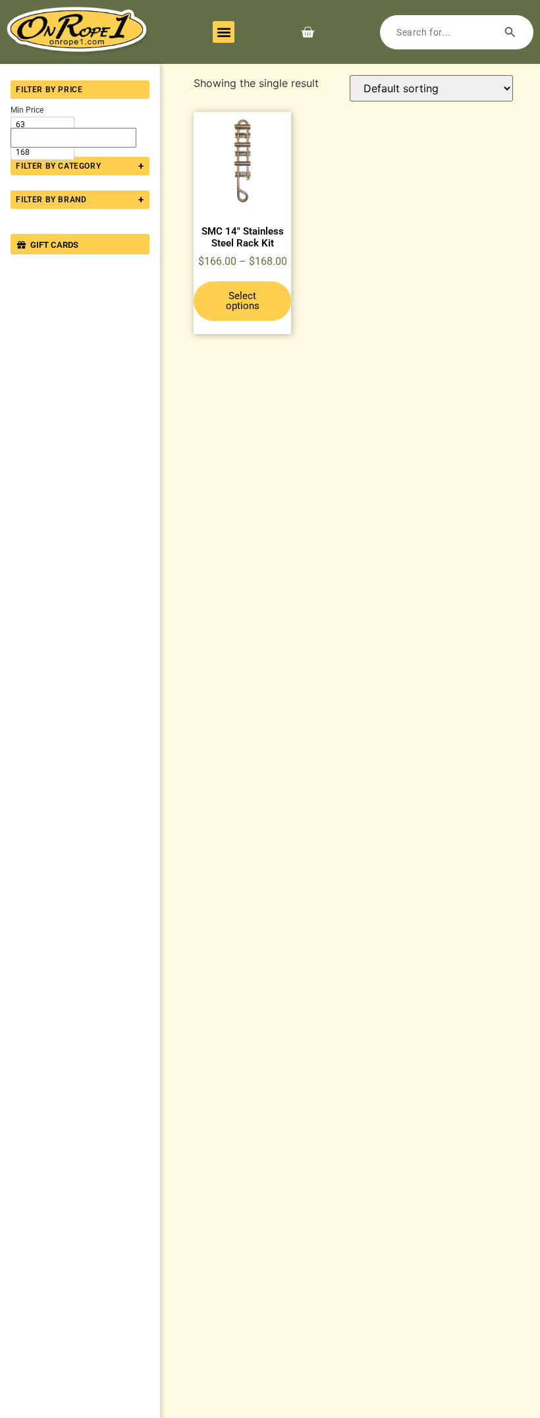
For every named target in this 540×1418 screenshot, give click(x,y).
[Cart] (307, 32)
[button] (223, 32)
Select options (242, 301)
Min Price (27, 110)
